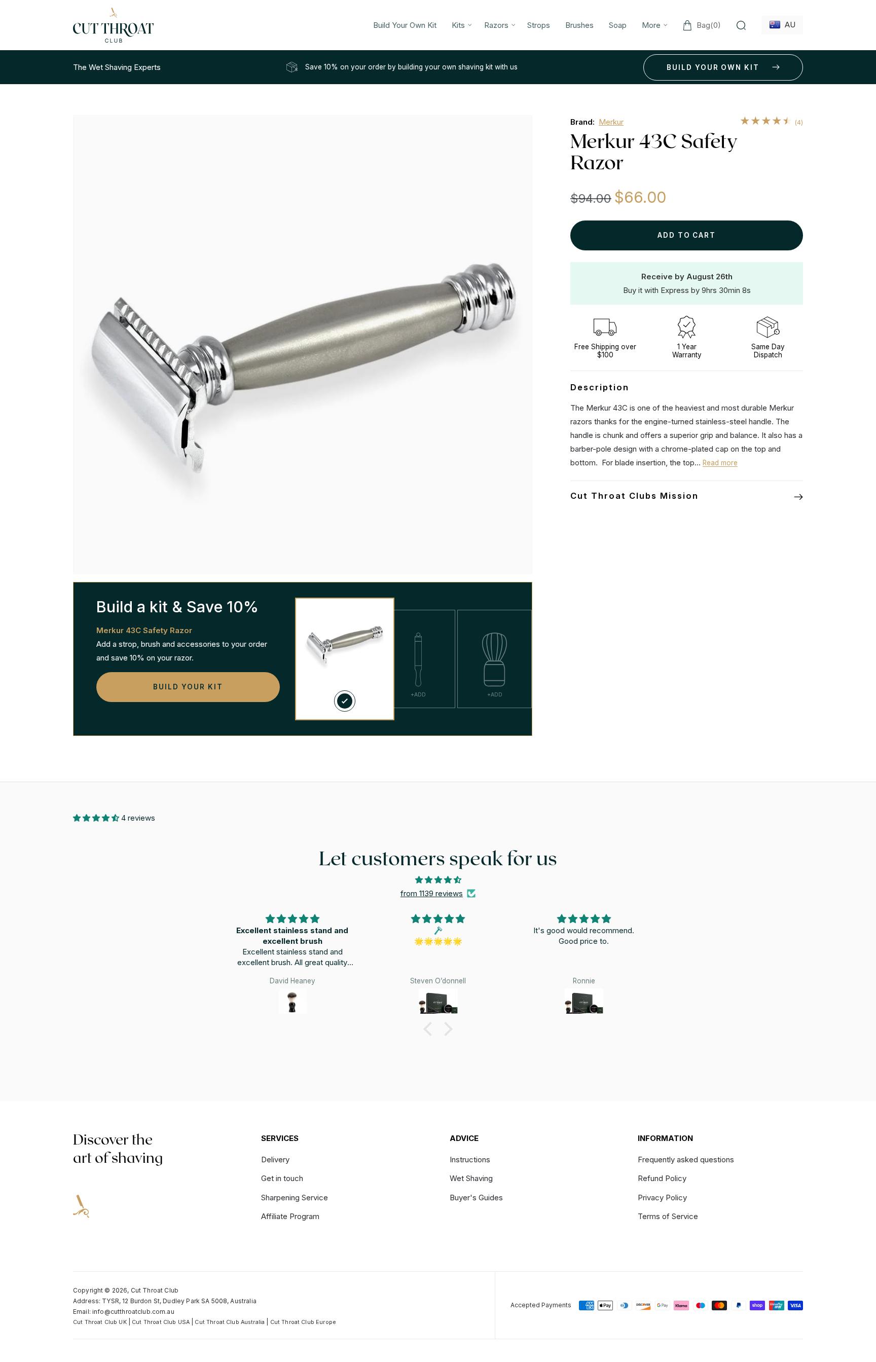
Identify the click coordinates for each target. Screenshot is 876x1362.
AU (788, 24)
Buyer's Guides (476, 1197)
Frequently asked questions (686, 1160)
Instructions (470, 1160)
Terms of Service (668, 1216)
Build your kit (188, 687)
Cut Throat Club (154, 1290)
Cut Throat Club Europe (303, 1322)
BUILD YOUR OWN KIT (713, 67)
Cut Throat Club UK (100, 1322)
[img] (438, 880)
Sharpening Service (294, 1197)
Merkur (611, 122)
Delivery (275, 1160)
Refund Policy (662, 1178)
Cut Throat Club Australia (230, 1322)
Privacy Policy (662, 1197)
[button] (460, 25)
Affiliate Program (290, 1216)
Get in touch (282, 1178)
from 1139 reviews (431, 893)
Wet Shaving (471, 1178)
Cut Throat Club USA (161, 1322)
